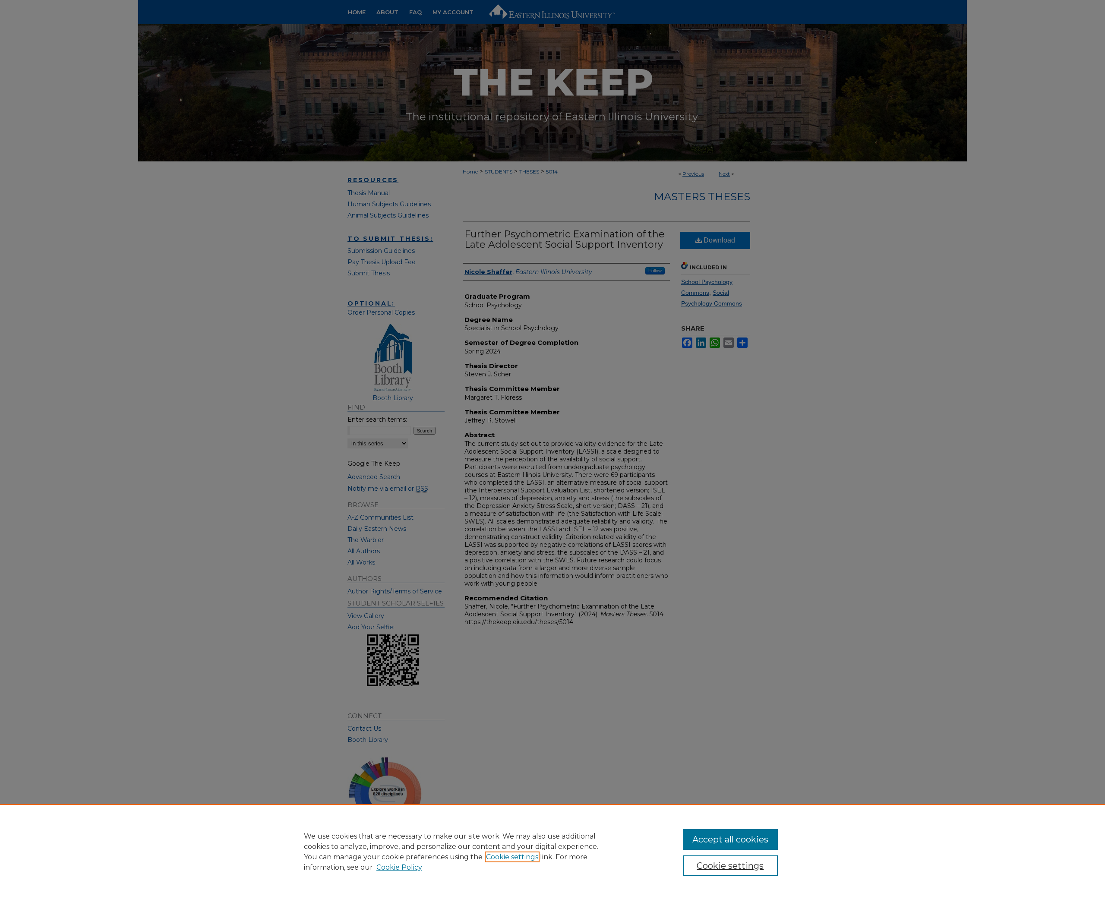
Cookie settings (512, 857)
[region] (552, 851)
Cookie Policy (399, 867)
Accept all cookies (730, 839)
